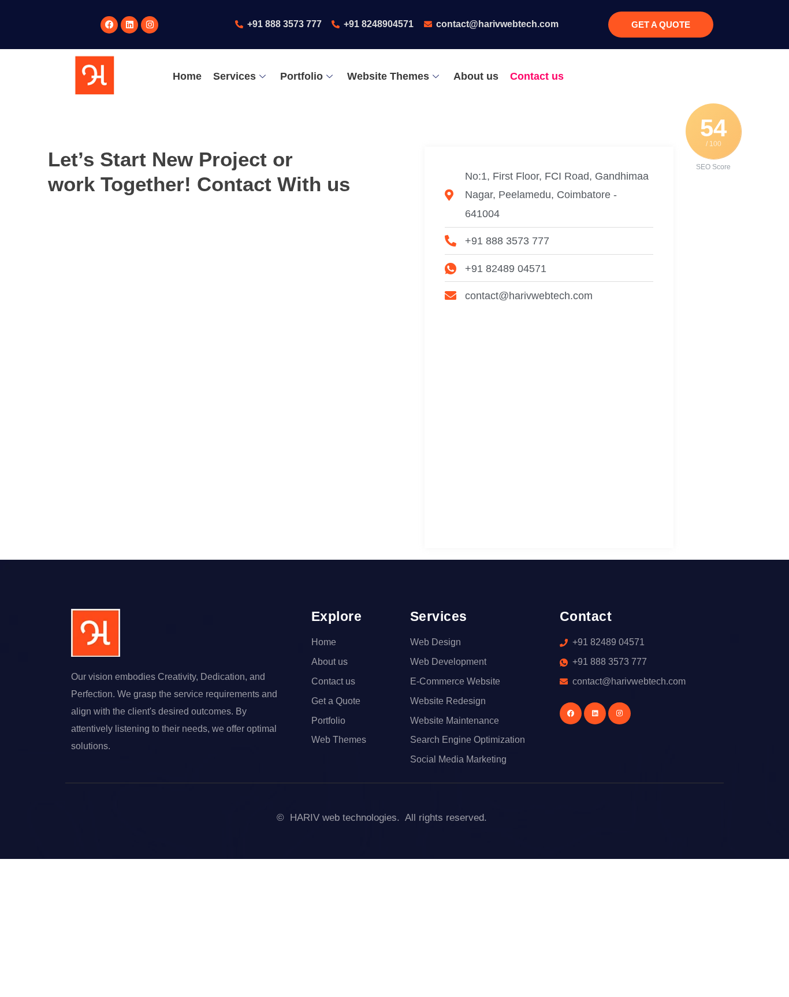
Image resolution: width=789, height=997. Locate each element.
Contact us (537, 76)
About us (475, 76)
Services (234, 76)
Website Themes (388, 76)
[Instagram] (149, 25)
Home (187, 76)
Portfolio (301, 76)
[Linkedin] (129, 25)
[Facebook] (109, 25)
